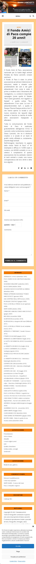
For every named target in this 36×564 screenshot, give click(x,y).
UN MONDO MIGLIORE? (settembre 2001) (16, 284)
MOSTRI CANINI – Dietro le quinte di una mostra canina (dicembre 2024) (16, 419)
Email (6, 200)
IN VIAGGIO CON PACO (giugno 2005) (15, 301)
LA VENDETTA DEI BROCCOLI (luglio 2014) (16, 346)
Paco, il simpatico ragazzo (12, 485)
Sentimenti (7, 451)
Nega (18, 551)
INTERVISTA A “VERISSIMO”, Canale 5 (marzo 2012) (17, 332)
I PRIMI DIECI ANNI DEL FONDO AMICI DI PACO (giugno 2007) (17, 312)
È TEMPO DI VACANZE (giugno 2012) (15, 336)
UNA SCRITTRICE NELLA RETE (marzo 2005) (16, 299)
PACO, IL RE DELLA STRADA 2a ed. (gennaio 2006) (17, 305)
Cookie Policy (13, 561)
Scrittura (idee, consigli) (11, 449)
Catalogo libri (8, 499)
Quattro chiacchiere (10, 446)
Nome (6, 191)
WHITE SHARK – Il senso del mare (14, 483)
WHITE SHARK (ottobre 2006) (12, 309)
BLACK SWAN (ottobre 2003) (12, 286)
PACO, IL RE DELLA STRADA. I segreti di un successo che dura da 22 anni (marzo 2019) (17, 394)
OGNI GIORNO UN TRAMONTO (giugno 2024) (17, 416)
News (19, 27)
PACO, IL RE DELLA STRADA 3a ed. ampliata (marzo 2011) (17, 327)
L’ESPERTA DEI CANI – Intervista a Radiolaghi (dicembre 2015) (17, 367)
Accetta (18, 546)
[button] (33, 526)
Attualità (6, 439)
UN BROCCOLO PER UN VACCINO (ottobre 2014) (16, 355)
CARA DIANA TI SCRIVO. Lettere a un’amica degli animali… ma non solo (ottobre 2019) (17, 399)
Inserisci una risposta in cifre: (13, 220)
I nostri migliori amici (10, 441)
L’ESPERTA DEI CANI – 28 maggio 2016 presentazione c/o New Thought (15, 372)
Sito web (7, 210)
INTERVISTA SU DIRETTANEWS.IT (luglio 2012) (17, 339)
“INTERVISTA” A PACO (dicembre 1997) (15, 276)
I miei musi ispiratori (10, 480)
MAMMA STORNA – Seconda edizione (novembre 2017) (15, 387)
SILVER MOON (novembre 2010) (13, 319)
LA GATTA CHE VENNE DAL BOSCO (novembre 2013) (18, 342)
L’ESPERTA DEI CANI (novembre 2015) (15, 363)
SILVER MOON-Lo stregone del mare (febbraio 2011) (18, 322)
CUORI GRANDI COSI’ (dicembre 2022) (15, 413)
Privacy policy (21, 561)
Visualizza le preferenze (18, 557)
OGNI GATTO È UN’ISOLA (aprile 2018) (15, 391)
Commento (7, 230)
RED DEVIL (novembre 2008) (12, 316)
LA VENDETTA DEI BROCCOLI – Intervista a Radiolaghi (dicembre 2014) (16, 360)
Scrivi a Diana (8, 436)
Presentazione (8, 434)
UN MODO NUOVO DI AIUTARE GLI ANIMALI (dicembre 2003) (17, 290)
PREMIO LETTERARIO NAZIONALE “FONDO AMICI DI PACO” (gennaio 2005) (16, 295)
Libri (5, 444)
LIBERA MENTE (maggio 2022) (13, 410)
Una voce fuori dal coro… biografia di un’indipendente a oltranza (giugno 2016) (16, 377)
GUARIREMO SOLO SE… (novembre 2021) (16, 408)
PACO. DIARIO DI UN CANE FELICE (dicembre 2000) (17, 280)
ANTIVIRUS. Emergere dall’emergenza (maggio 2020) (18, 404)
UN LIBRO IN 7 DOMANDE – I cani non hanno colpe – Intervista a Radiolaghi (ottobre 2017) (17, 382)
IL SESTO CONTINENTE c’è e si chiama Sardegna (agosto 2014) (15, 350)
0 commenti (24, 42)
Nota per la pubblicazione (11, 478)
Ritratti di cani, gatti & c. (11, 465)
